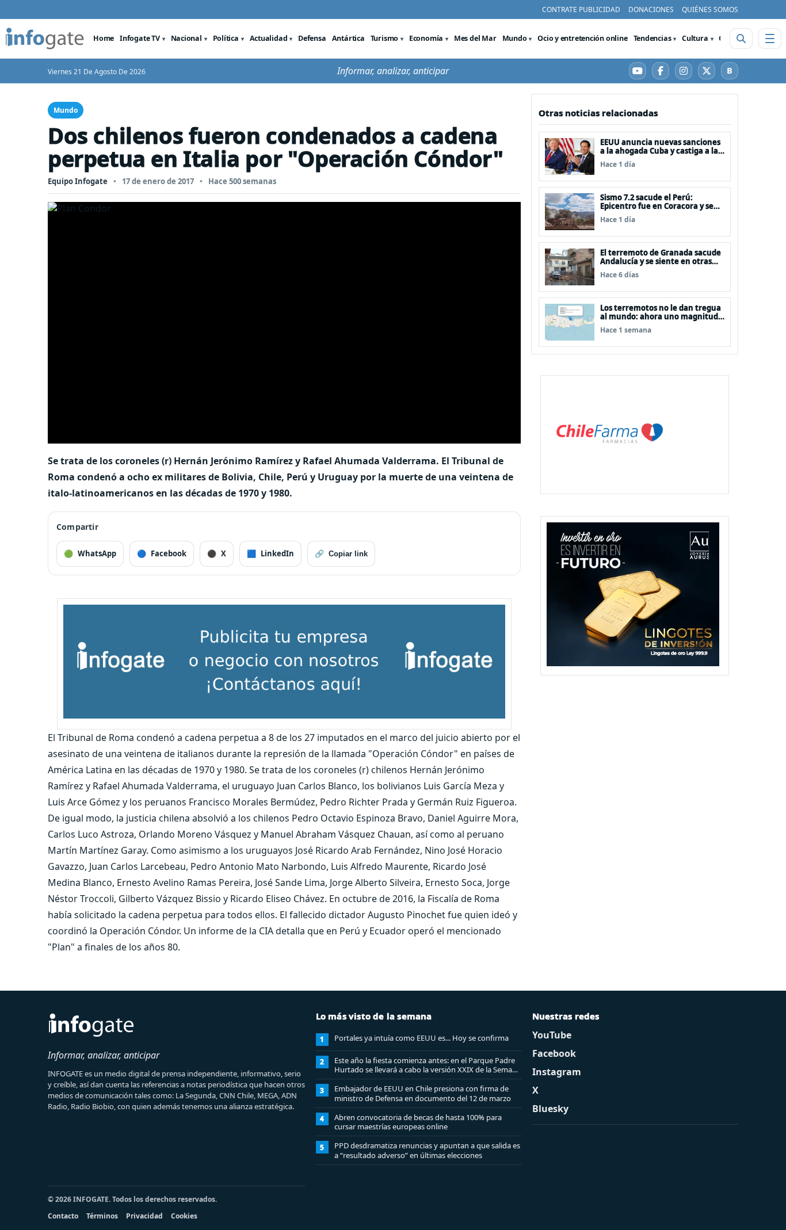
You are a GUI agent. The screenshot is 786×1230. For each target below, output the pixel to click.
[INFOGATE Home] (45, 38)
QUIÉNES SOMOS (710, 9)
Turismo (384, 38)
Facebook (554, 1053)
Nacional (186, 38)
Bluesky (550, 1108)
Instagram (556, 1071)
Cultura (695, 38)
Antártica (348, 38)
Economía (426, 38)
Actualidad (269, 38)
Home (103, 38)
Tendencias (652, 38)
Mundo (514, 38)
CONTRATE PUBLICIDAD (581, 9)
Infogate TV (140, 38)
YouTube (551, 1035)
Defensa (312, 38)
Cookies (184, 1216)
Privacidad (144, 1216)
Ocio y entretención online (582, 38)
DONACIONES (651, 9)
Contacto (63, 1216)
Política (226, 38)
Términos (102, 1216)
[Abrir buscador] (741, 38)
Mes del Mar (475, 38)
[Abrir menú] (769, 38)
